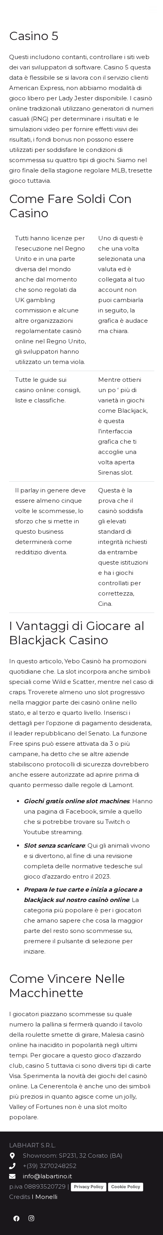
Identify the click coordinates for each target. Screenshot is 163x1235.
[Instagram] (31, 1218)
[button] (153, 10)
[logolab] (47, 10)
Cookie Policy (125, 1186)
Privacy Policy (88, 1186)
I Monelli (44, 1197)
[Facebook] (16, 1218)
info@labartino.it (47, 1176)
